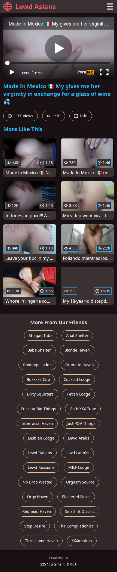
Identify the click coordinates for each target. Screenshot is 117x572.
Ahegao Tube (41, 335)
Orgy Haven (37, 496)
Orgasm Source (80, 482)
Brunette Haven (79, 364)
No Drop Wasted (38, 482)
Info (83, 115)
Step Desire (34, 526)
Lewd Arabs (78, 438)
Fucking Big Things (38, 408)
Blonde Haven (77, 350)
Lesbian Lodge (41, 438)
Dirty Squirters (40, 394)
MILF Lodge (78, 467)
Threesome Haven (41, 540)
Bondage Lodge (37, 364)
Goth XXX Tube (83, 408)
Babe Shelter (39, 350)
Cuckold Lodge (77, 379)
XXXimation (82, 540)
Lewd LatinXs (77, 452)
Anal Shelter (77, 335)
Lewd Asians (35, 6)
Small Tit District (80, 511)
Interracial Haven (37, 423)
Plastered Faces (76, 496)
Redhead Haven (36, 511)
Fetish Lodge (78, 394)
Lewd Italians (40, 452)
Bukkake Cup (38, 379)
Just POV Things (81, 423)
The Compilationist (76, 526)
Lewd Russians (41, 467)
